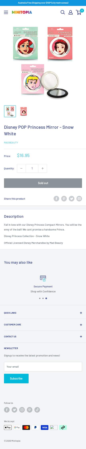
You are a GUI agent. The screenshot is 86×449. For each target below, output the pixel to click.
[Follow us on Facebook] (7, 410)
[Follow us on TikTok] (37, 410)
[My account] (71, 12)
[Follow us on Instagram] (22, 410)
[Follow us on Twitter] (14, 410)
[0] (78, 12)
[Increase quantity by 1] (42, 168)
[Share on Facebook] (56, 198)
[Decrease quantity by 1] (21, 168)
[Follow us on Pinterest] (29, 410)
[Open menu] (6, 12)
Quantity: (9, 168)
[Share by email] (79, 198)
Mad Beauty (11, 142)
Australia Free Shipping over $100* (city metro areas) (43, 2)
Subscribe (16, 378)
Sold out (43, 183)
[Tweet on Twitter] (71, 198)
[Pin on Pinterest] (64, 198)
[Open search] (63, 12)
